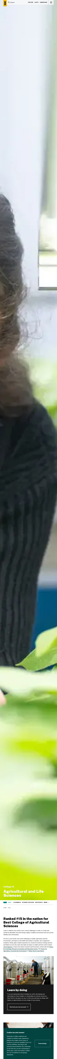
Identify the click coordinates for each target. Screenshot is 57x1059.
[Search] (9, 2)
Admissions (43, 2)
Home (4, 907)
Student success (28, 902)
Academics (17, 902)
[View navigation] (51, 2)
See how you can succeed (18, 1007)
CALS (9, 902)
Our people (39, 902)
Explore (30, 2)
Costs (36, 2)
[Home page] (5, 3)
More (46, 902)
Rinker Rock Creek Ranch (36, 951)
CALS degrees (7, 947)
